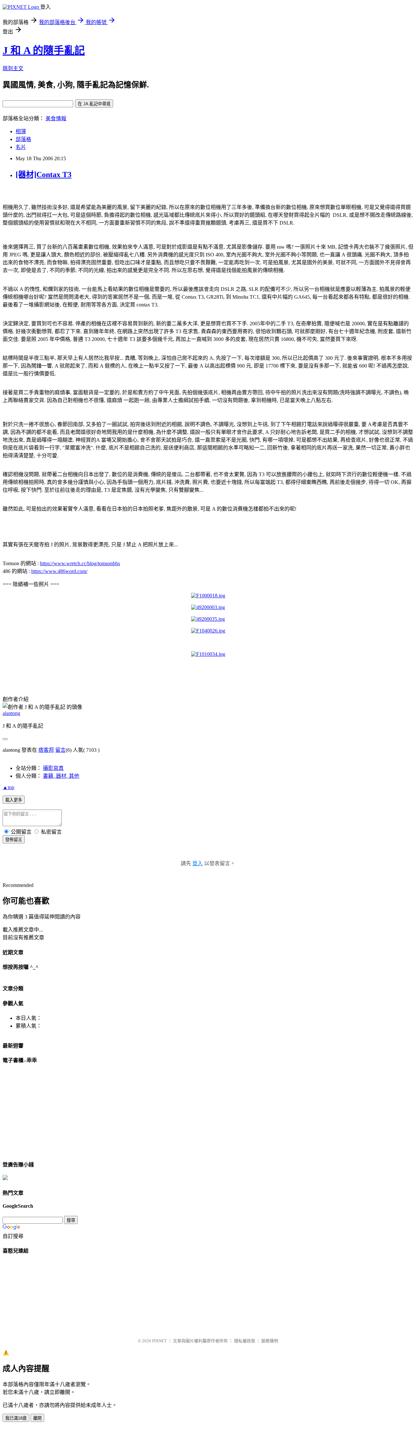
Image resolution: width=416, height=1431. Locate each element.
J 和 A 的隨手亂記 (44, 50)
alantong (11, 713)
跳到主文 (13, 68)
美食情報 (56, 118)
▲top (8, 787)
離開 (37, 1418)
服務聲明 (269, 1340)
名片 (21, 147)
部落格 (23, 139)
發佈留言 (13, 839)
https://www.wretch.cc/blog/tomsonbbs (80, 563)
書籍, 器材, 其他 (61, 776)
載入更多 (13, 800)
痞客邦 (46, 750)
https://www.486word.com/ (59, 571)
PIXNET (159, 1340)
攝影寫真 (53, 768)
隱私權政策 (244, 1340)
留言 (60, 750)
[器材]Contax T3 (44, 174)
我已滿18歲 (16, 1418)
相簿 (21, 131)
